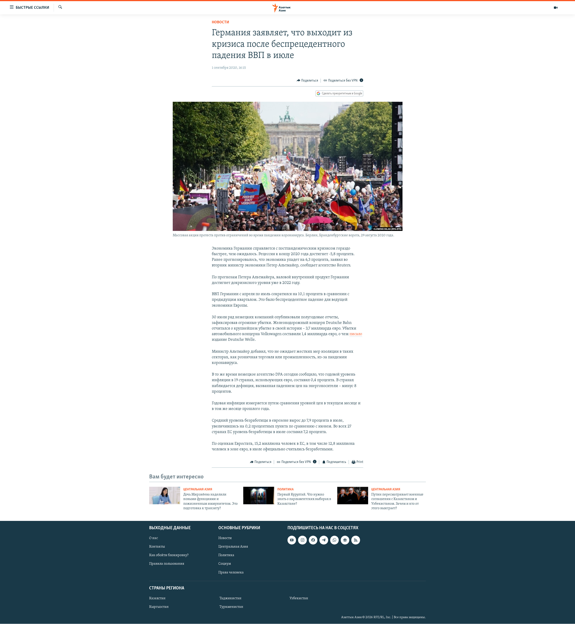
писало (355, 334)
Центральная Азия (197, 489)
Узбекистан (299, 598)
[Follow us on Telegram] (323, 540)
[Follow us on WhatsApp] (334, 540)
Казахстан (157, 598)
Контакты (157, 547)
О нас (153, 538)
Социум (224, 564)
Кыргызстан (159, 607)
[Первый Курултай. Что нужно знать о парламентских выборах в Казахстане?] (258, 495)
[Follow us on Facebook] (313, 540)
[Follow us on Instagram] (302, 540)
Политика (285, 489)
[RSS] (355, 540)
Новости (220, 22)
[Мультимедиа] (555, 7)
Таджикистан (230, 598)
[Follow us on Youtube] (292, 540)
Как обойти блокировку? (168, 555)
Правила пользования (166, 564)
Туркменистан (231, 607)
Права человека (231, 572)
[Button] (307, 81)
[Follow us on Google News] (345, 540)
